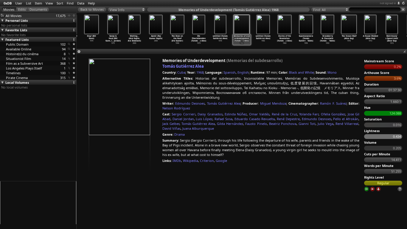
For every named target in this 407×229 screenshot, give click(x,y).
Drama (179, 134)
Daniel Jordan (183, 119)
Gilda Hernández (230, 123)
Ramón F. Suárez (333, 103)
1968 (200, 72)
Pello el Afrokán (345, 119)
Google (221, 160)
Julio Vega (325, 123)
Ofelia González (333, 114)
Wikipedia (190, 160)
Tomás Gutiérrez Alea (183, 66)
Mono (332, 72)
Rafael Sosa (223, 119)
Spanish (229, 72)
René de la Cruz (284, 114)
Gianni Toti (307, 123)
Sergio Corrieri (183, 114)
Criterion (207, 160)
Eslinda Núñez (236, 114)
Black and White (301, 72)
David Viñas (171, 128)
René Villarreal (346, 123)
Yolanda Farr (309, 114)
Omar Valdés (259, 114)
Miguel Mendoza (273, 103)
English (243, 72)
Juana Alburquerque (198, 128)
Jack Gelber (170, 123)
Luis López (204, 119)
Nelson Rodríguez (176, 108)
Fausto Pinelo (256, 123)
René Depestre (288, 119)
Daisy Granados (210, 114)
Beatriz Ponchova (282, 123)
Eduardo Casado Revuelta (254, 119)
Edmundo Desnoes (190, 103)
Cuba (181, 72)
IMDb (177, 160)
